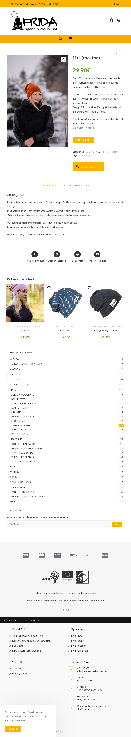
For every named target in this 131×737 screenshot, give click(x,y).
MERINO (95, 151)
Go (117, 524)
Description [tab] (48, 185)
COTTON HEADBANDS (23, 444)
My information (79, 650)
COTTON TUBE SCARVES (24, 492)
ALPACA (14, 359)
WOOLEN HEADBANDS (23, 461)
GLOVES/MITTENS (20, 384)
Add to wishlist (90, 167)
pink (93, 155)
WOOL (13, 501)
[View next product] (122, 53)
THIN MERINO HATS (109, 151)
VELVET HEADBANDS (22, 457)
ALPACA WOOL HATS (22, 394)
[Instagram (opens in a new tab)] (120, 20)
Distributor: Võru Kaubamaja (27, 650)
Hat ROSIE (25, 330)
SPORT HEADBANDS (22, 452)
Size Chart (17, 645)
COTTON (14, 326)
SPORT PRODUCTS (20, 482)
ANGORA (15, 369)
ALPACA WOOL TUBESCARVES (27, 364)
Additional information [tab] (75, 185)
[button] (63, 59)
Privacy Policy (19, 673)
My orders (76, 635)
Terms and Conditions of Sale (27, 635)
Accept (12, 729)
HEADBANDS (17, 439)
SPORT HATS (18, 420)
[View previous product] (117, 53)
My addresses (78, 645)
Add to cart (83, 140)
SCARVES (15, 477)
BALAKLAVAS (18, 399)
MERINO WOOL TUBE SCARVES (28, 496)
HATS (87, 151)
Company (17, 668)
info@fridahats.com (86, 709)
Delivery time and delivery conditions (32, 640)
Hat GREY (65, 330)
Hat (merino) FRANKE (105, 330)
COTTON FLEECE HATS (23, 403)
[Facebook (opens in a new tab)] (113, 20)
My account (77, 640)
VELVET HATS (18, 429)
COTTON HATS (33, 326)
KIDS (12, 466)
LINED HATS (17, 412)
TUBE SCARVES (18, 487)
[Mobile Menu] (71, 39)
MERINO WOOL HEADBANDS (26, 448)
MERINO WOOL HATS (22, 416)
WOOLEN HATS (19, 434)
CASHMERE (16, 374)
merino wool (84, 155)
